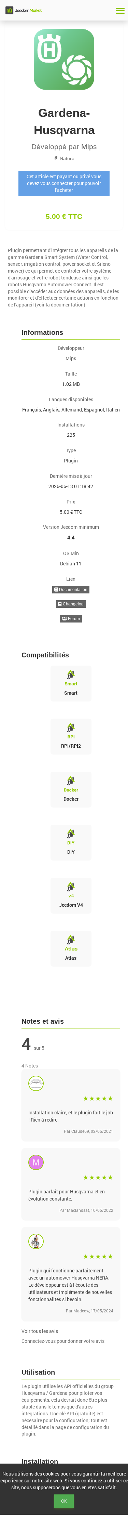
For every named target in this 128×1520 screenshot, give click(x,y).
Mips (89, 146)
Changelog (73, 604)
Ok (64, 1501)
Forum (73, 618)
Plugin (71, 460)
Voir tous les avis (40, 1331)
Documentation (72, 589)
